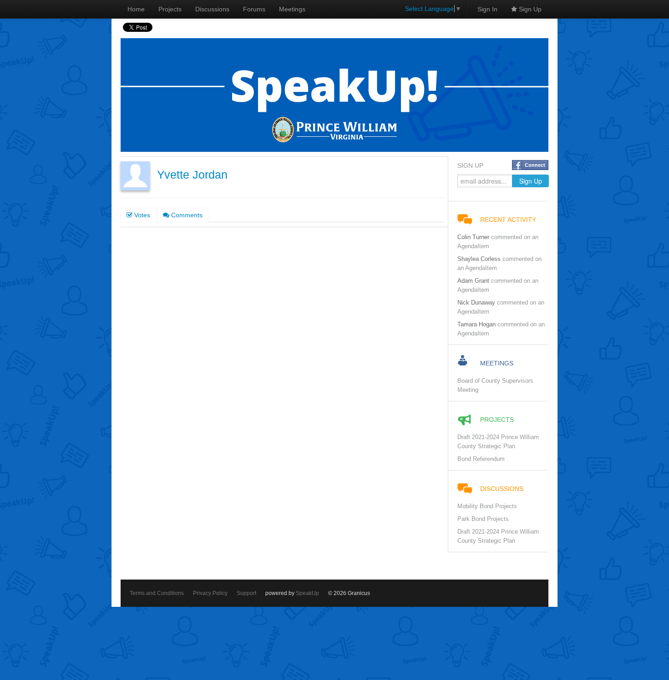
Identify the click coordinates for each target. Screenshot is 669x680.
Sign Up (529, 9)
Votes (141, 215)
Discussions (212, 9)
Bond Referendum (481, 459)
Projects (170, 9)
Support (246, 593)
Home (136, 9)
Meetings (292, 9)
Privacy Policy (210, 593)
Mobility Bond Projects (487, 506)
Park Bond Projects (483, 519)
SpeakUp (307, 593)
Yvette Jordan (192, 175)
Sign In (487, 9)
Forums (254, 9)
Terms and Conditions (157, 593)
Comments (186, 215)
